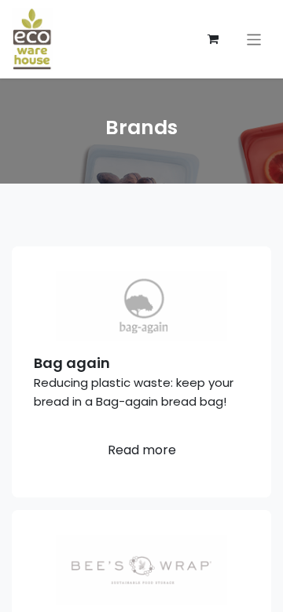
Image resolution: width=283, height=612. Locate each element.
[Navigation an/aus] (254, 38)
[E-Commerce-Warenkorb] (213, 39)
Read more (142, 450)
